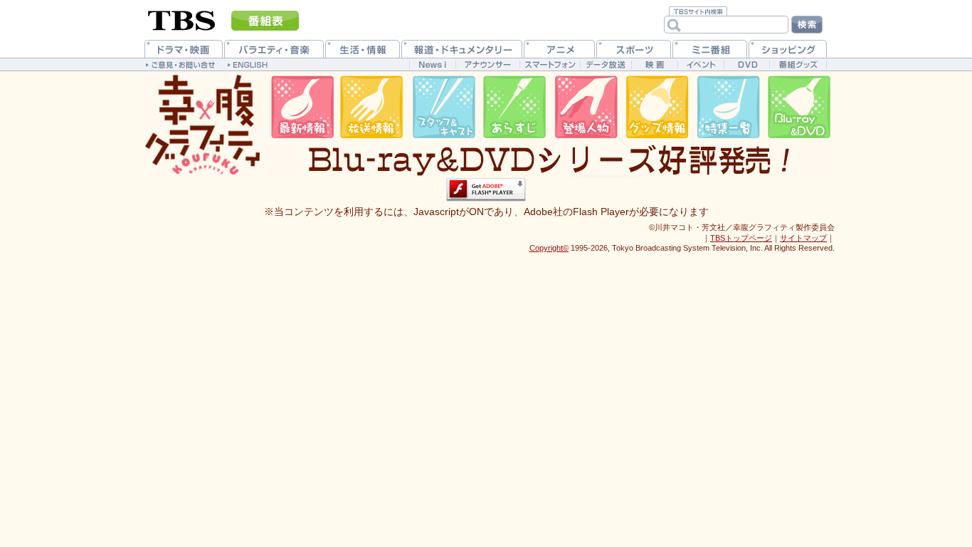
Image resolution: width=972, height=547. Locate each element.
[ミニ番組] (709, 49)
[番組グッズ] (797, 64)
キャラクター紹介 (585, 106)
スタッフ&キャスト (443, 106)
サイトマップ (803, 238)
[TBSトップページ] (181, 19)
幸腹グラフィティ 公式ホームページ (201, 124)
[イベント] (700, 64)
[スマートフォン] (549, 64)
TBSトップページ (741, 238)
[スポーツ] (633, 49)
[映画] (654, 64)
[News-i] (432, 64)
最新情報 (301, 106)
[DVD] (747, 64)
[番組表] (265, 21)
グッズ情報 (656, 106)
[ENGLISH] (249, 64)
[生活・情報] (362, 49)
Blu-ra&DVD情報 (799, 106)
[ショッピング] (788, 49)
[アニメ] (559, 49)
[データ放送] (605, 64)
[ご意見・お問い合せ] (181, 64)
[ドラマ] (183, 49)
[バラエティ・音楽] (274, 49)
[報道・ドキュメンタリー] (461, 49)
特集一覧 (728, 106)
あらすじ (514, 106)
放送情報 (372, 106)
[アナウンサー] (487, 64)
